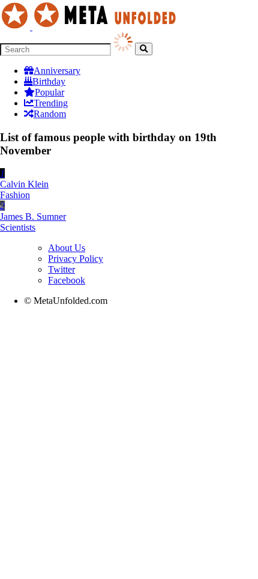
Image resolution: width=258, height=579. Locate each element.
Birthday (48, 81)
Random (50, 114)
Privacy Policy (75, 258)
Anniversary (57, 70)
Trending (51, 103)
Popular (49, 92)
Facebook (66, 280)
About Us (66, 248)
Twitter (61, 269)
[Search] (143, 49)
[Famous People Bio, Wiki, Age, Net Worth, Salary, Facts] (91, 27)
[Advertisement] (129, 445)
